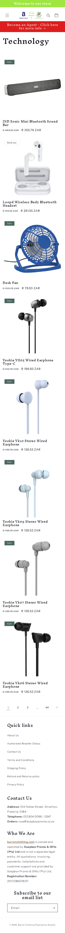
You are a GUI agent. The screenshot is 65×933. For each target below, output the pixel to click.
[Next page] (57, 707)
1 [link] (8, 707)
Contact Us (14, 751)
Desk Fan (10, 282)
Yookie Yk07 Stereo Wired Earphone (25, 604)
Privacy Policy (15, 784)
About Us (13, 735)
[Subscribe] (54, 908)
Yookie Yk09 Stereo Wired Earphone (25, 523)
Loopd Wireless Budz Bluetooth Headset (30, 203)
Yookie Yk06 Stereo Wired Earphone (25, 684)
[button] (7, 15)
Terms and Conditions (20, 760)
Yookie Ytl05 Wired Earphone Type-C (28, 361)
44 (47, 707)
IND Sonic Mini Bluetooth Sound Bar (30, 123)
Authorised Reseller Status (23, 743)
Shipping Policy (16, 768)
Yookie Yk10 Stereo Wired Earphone (25, 442)
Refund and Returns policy (23, 776)
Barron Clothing (26, 925)
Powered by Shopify (45, 925)
